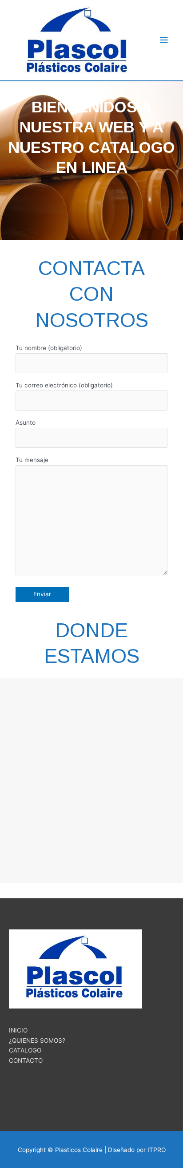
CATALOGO (25, 1050)
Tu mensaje (32, 459)
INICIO (18, 1030)
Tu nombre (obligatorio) (49, 347)
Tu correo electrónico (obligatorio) (64, 385)
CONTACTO (26, 1060)
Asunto (26, 422)
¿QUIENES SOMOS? (37, 1040)
